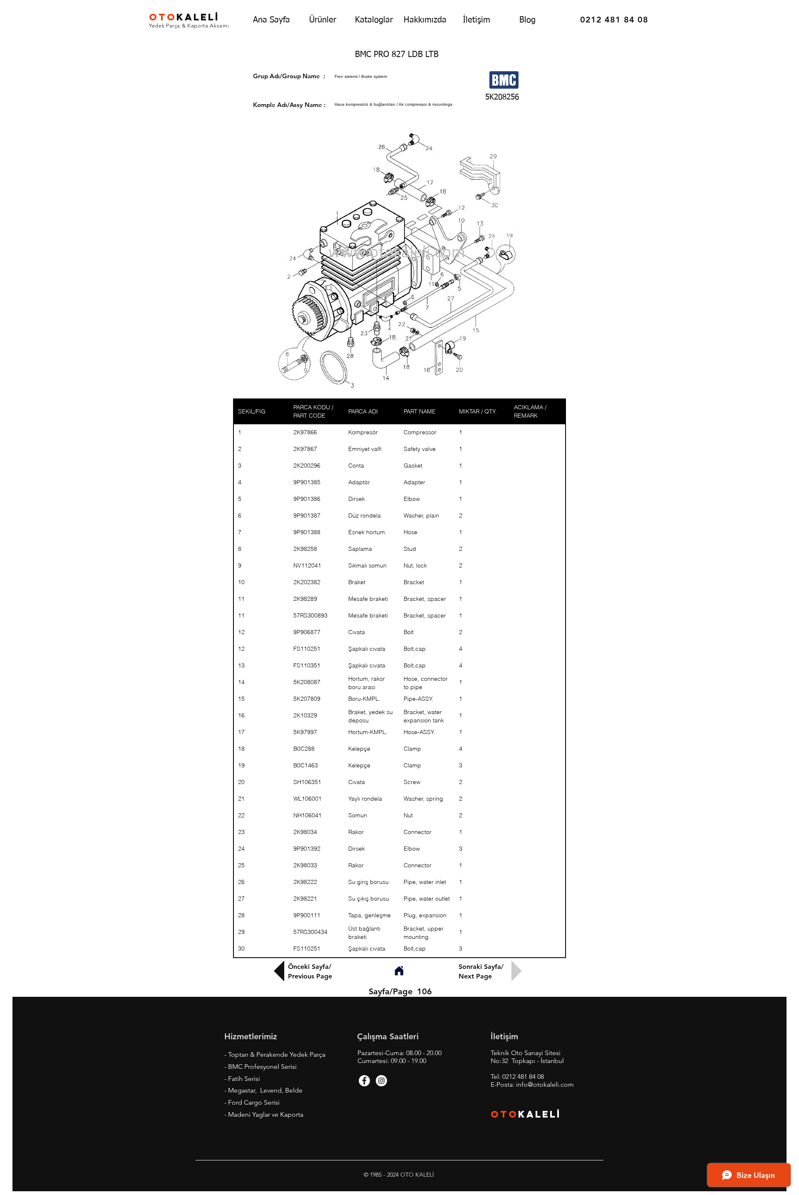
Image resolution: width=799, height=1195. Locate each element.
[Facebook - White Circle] (364, 1080)
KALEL (184, 17)
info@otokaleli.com (545, 1084)
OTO (504, 1114)
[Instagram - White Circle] (381, 1080)
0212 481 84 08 (523, 1076)
